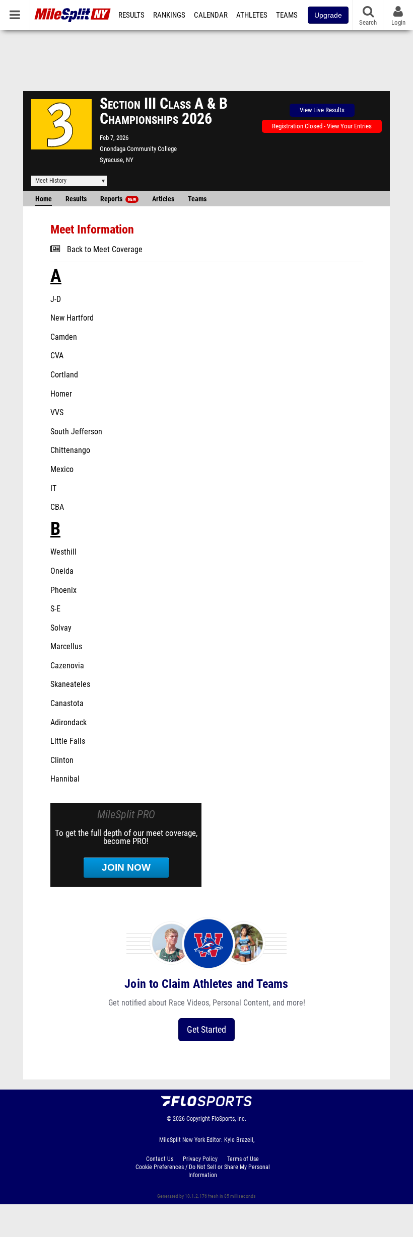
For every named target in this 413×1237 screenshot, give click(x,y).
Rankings (169, 15)
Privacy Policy (200, 1159)
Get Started (206, 1029)
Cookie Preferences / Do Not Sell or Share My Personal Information (202, 1171)
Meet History (50, 180)
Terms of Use (243, 1159)
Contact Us (159, 1159)
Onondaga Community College (138, 148)
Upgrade (328, 15)
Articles (163, 199)
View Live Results (322, 110)
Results (131, 15)
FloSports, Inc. (229, 1118)
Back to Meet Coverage (105, 249)
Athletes (251, 15)
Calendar (211, 15)
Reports (118, 199)
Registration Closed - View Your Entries (322, 126)
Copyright (198, 1118)
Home (43, 199)
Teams (287, 15)
